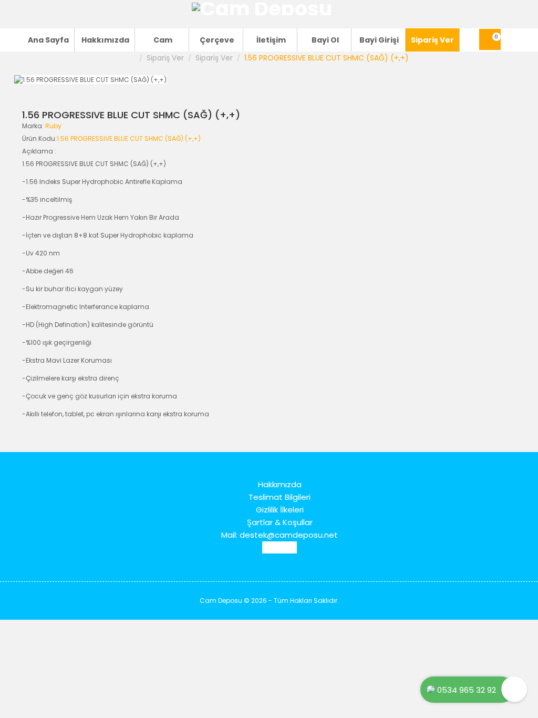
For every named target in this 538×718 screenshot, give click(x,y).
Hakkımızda (105, 40)
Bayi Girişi (379, 40)
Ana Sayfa (48, 40)
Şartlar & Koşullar (280, 522)
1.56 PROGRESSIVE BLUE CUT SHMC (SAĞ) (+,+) (326, 58)
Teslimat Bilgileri (280, 496)
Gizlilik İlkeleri (280, 509)
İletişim (271, 40)
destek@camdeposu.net (289, 534)
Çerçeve (217, 40)
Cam (162, 40)
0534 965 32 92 (465, 689)
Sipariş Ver (432, 40)
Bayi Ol (325, 40)
